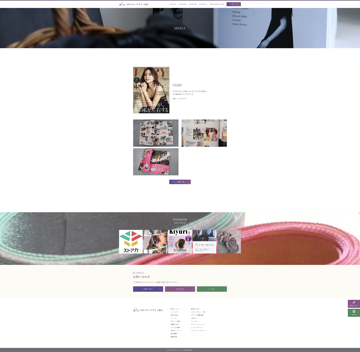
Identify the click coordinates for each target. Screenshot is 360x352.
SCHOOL (203, 4)
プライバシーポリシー (199, 330)
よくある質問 (175, 327)
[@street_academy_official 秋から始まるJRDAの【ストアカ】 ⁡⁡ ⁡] (131, 241)
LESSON (182, 4)
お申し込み (180, 289)
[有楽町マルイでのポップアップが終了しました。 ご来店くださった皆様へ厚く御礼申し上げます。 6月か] (229, 241)
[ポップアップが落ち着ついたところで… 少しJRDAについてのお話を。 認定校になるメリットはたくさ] (204, 241)
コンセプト (174, 312)
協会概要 (174, 334)
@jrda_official (180, 223)
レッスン (174, 318)
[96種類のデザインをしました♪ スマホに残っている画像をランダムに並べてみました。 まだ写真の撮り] (155, 241)
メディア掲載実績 (197, 315)
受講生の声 (174, 324)
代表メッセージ (176, 330)
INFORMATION (217, 4)
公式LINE (353, 314)
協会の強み (174, 315)
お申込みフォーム (354, 305)
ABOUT (173, 4)
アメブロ (194, 321)
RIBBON (192, 4)
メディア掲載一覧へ (179, 182)
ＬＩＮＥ (212, 289)
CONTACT (233, 4)
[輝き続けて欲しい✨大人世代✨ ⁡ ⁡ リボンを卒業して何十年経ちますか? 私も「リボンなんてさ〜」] (180, 241)
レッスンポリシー (197, 327)
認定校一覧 (195, 309)
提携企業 (174, 337)
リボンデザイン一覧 (198, 312)
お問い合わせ (148, 289)
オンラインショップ (198, 324)
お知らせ (194, 318)
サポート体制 (175, 321)
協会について (175, 309)
